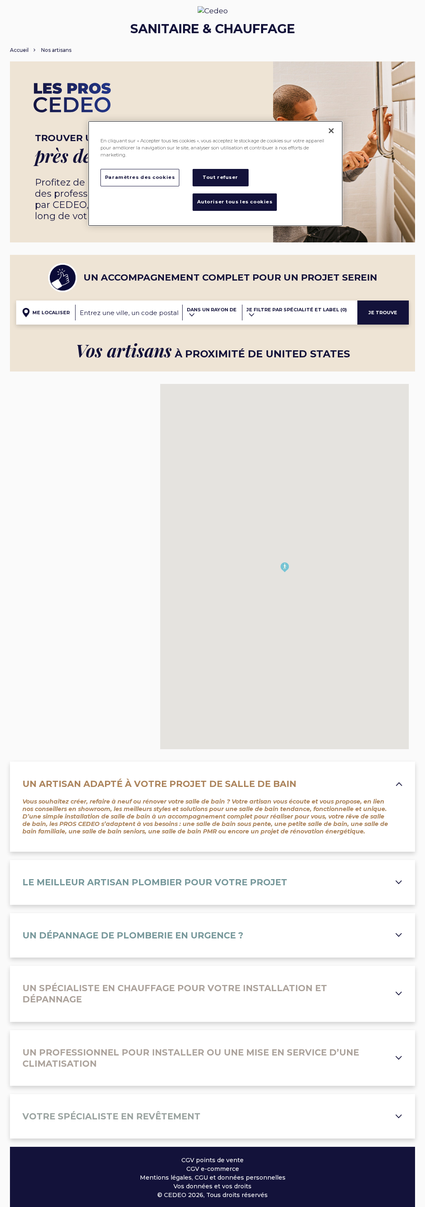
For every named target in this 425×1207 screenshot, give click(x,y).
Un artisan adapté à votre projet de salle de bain (159, 784)
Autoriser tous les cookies (235, 202)
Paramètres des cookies (140, 177)
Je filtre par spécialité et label (297, 310)
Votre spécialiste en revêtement (111, 1116)
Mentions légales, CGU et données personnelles (213, 1177)
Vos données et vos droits (212, 1186)
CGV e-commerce (212, 1169)
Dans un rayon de (212, 310)
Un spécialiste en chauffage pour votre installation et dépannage (174, 993)
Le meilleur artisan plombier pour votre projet (154, 882)
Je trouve (383, 312)
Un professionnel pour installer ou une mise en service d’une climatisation (190, 1058)
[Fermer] (331, 131)
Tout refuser (220, 177)
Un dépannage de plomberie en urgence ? (132, 935)
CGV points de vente (212, 1160)
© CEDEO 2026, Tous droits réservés (212, 1195)
